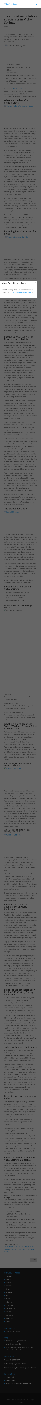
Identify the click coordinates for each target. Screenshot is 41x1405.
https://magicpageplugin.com (20, 292)
